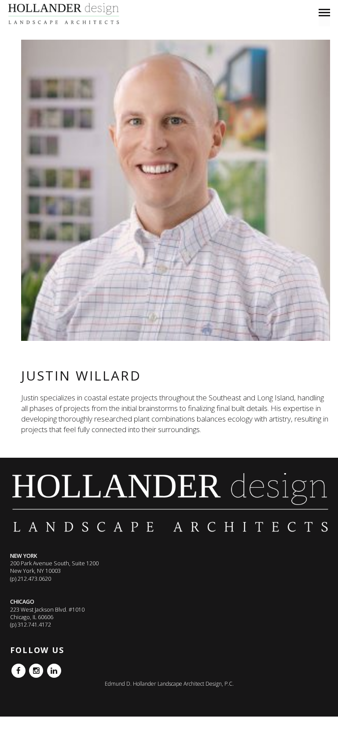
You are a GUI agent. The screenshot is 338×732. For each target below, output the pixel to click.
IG (32, 667)
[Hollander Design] (65, 14)
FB (14, 667)
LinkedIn (54, 667)
